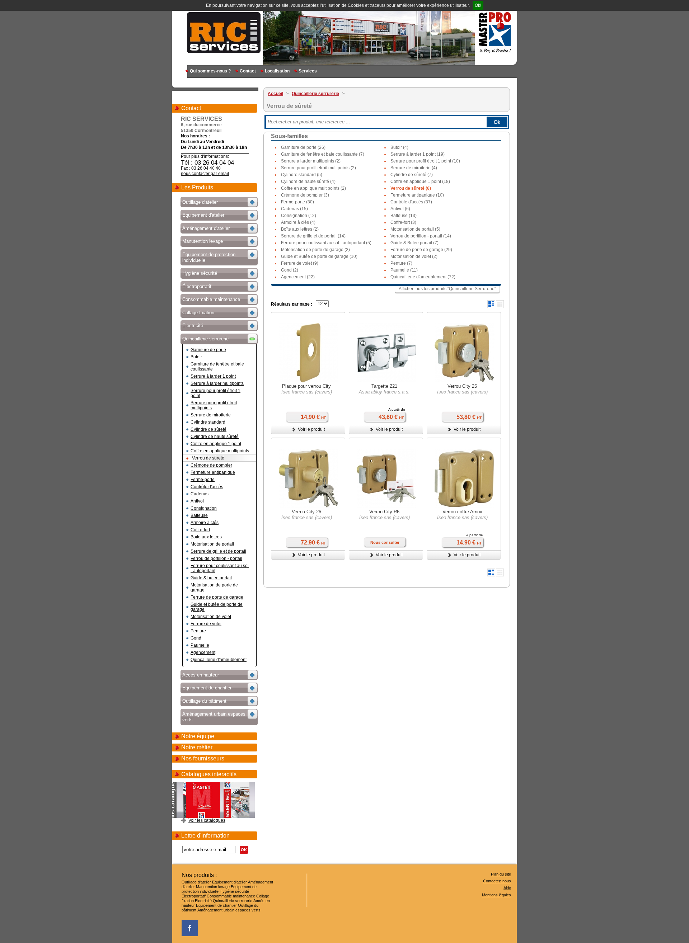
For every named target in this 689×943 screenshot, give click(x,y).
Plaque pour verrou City (306, 386)
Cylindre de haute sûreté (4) (308, 181)
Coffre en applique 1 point (216, 443)
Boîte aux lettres (206, 536)
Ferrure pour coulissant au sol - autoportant (220, 568)
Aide (507, 888)
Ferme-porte (203, 479)
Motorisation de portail (212, 544)
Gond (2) (289, 270)
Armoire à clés (205, 522)
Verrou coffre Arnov (462, 511)
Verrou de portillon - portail (216, 558)
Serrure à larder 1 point (213, 376)
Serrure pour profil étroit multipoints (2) (318, 167)
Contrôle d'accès (207, 486)
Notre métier (196, 747)
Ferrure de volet (206, 623)
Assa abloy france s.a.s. (384, 392)
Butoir (196, 356)
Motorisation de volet (211, 616)
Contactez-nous (497, 881)
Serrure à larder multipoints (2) (311, 161)
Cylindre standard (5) (301, 174)
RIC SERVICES (224, 32)
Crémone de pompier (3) (305, 195)
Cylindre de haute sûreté (215, 436)
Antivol (197, 501)
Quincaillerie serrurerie (232, 901)
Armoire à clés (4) (298, 222)
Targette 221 (384, 386)
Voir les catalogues (206, 820)
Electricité (203, 901)
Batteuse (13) (403, 215)
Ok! (478, 5)
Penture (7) (401, 263)
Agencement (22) (298, 276)
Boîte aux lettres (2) (300, 229)
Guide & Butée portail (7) (414, 242)
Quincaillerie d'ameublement (219, 659)
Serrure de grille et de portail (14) (313, 236)
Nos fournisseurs (202, 758)
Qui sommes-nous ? (210, 71)
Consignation (204, 508)
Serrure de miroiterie (211, 415)
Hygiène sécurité (234, 891)
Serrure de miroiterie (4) (413, 167)
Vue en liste (491, 304)
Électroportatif (194, 896)
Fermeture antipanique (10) (417, 195)
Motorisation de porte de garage (214, 588)
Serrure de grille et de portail (218, 551)
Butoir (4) (399, 147)
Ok (497, 122)
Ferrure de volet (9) (299, 263)
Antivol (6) (400, 208)
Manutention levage (213, 887)
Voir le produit (311, 429)
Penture (198, 630)
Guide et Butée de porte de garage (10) (319, 256)
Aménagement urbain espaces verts (229, 910)
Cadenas (199, 493)
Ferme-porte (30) (297, 201)
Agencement (203, 652)
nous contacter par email (205, 173)
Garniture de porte (208, 349)
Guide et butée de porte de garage (217, 607)
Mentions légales (496, 895)
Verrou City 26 (306, 511)
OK (244, 850)
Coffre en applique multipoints (220, 450)
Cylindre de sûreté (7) (411, 174)
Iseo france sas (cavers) (306, 392)
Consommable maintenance (231, 896)
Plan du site (501, 874)
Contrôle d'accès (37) (411, 201)
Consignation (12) (298, 215)
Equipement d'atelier (229, 882)
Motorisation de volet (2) (413, 256)
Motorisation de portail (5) (415, 229)
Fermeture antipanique (213, 472)
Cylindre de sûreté (208, 429)
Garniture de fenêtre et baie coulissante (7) (322, 154)
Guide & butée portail (211, 577)
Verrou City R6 (384, 511)
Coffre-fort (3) (403, 222)
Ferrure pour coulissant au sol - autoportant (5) (326, 242)
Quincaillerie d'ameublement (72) (422, 276)
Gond (196, 638)
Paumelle (200, 645)
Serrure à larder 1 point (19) (417, 154)
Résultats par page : (291, 304)
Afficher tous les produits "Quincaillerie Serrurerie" (447, 288)
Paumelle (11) (404, 270)
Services (308, 71)
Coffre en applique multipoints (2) (313, 188)
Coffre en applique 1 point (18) (420, 181)
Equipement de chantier (216, 905)
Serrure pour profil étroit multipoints (214, 405)
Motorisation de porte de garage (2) (315, 249)
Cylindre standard (208, 422)
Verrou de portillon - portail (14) (420, 236)
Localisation (277, 71)
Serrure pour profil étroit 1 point (215, 393)
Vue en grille (500, 304)
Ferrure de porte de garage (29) (421, 249)
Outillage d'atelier (196, 882)
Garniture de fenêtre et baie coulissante (217, 367)
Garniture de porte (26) (303, 147)
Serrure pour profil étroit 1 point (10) (425, 161)
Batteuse (199, 515)
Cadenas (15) (294, 208)
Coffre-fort (200, 529)
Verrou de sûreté (208, 458)
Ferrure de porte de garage (217, 597)
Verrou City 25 (462, 386)
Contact (248, 71)
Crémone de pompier (211, 465)
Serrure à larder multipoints (217, 383)
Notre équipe (197, 736)
